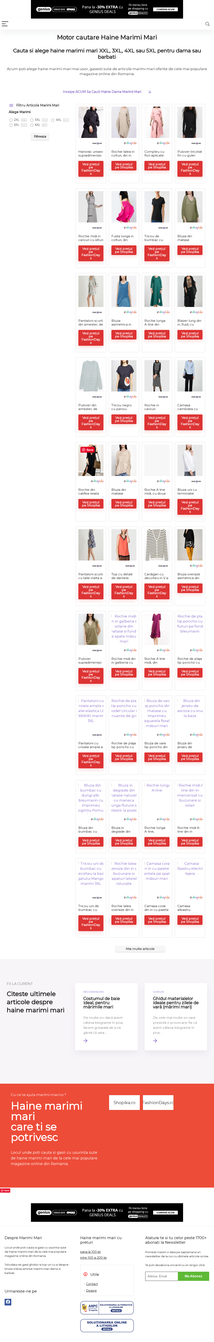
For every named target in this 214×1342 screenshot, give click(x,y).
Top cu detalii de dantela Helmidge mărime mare (122, 579)
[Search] (208, 24)
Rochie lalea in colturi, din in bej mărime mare (122, 157)
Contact (92, 1284)
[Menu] (5, 24)
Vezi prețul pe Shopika (124, 165)
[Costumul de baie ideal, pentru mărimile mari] (106, 1016)
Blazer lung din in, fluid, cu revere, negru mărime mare (189, 326)
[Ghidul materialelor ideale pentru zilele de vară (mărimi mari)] (176, 1016)
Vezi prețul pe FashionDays (91, 168)
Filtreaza (40, 136)
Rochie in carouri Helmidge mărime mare (155, 410)
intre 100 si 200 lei (93, 1258)
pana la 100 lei (90, 1252)
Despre (91, 1291)
